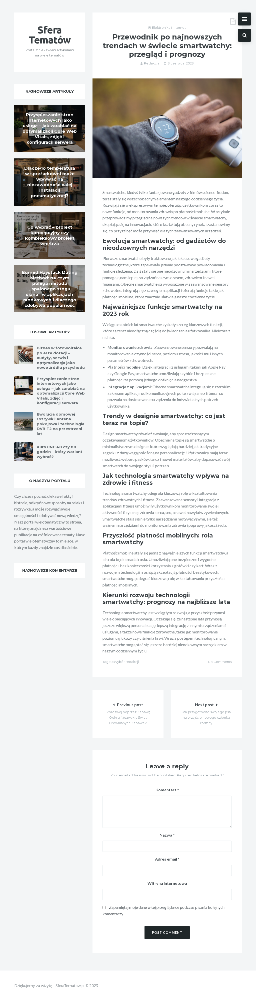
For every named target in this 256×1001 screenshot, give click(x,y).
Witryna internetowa (167, 883)
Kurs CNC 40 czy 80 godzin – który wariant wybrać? (59, 452)
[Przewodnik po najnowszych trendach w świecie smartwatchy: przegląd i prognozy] (167, 128)
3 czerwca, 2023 (181, 63)
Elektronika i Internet (169, 27)
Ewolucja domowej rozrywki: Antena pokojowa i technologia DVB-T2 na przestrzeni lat (60, 424)
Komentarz (167, 789)
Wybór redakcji (126, 662)
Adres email (167, 859)
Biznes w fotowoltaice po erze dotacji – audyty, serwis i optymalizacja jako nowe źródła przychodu (61, 358)
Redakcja (152, 63)
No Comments (220, 662)
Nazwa (167, 835)
